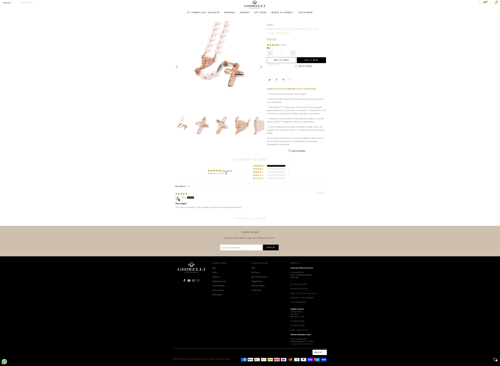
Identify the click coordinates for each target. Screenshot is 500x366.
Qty (268, 48)
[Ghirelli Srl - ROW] (254, 4)
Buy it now (311, 60)
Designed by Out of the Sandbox (204, 359)
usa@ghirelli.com (302, 330)
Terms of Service (218, 290)
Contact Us (27, 3)
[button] (273, 45)
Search (214, 272)
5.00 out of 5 (226, 170)
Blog (213, 268)
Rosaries (230, 12)
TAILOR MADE (305, 12)
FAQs (253, 268)
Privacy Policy (256, 290)
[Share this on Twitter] (270, 80)
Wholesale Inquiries (219, 281)
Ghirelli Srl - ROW (185, 359)
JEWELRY (245, 12)
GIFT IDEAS (260, 12)
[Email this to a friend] (290, 80)
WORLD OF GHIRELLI (282, 12)
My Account (255, 272)
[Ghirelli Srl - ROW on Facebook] (184, 280)
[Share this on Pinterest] (283, 80)
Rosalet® (214, 12)
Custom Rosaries (218, 286)
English (7, 3)
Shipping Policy (256, 281)
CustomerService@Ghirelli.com (301, 344)
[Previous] (177, 67)
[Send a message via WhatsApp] (4, 362)
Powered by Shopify (223, 359)
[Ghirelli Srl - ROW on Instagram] (194, 280)
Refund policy (217, 295)
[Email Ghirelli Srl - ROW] (198, 280)
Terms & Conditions (258, 286)
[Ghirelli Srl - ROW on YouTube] (189, 280)
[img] (181, 193)
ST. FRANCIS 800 (196, 12)
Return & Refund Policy (259, 277)
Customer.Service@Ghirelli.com (307, 293)
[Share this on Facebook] (276, 80)
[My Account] (490, 3)
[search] (479, 3)
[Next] (260, 67)
